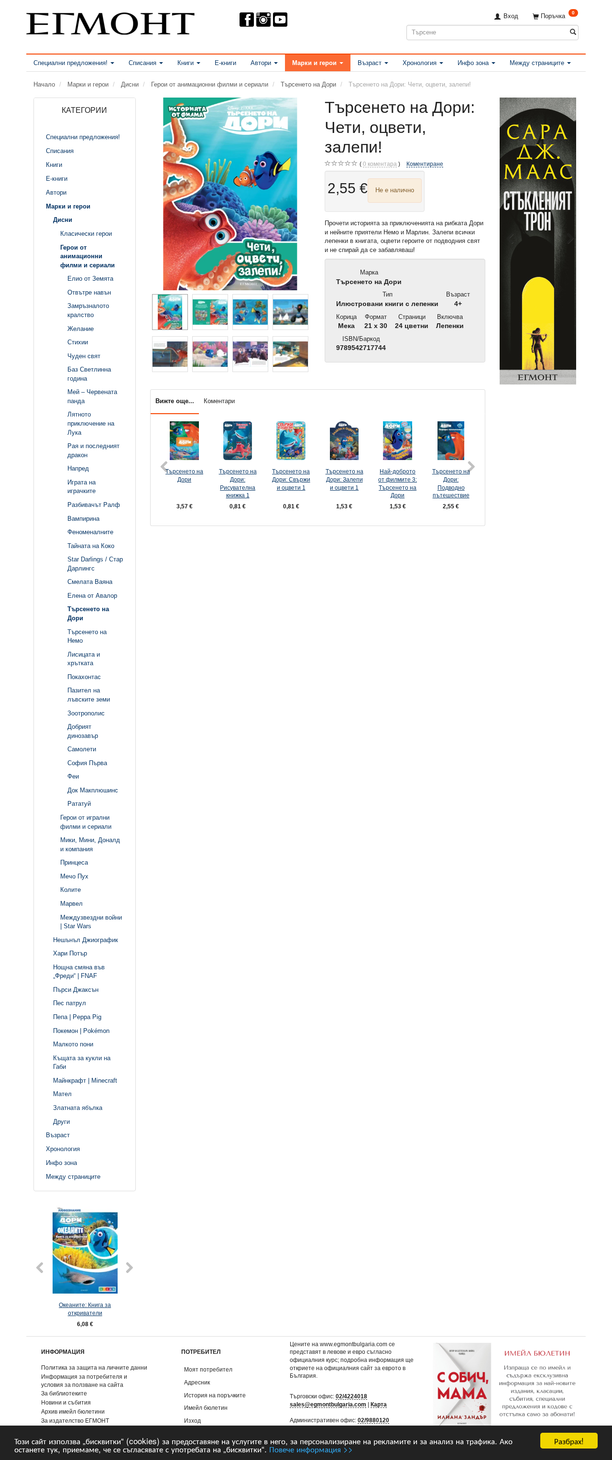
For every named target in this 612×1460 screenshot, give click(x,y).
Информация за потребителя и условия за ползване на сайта (84, 1380)
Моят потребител (208, 1369)
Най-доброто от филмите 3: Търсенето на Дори (397, 483)
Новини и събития (66, 1402)
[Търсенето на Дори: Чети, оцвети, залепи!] (230, 194)
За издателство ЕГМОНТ (75, 1420)
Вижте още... (174, 401)
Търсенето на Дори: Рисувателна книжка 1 (238, 483)
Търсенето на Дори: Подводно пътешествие (451, 483)
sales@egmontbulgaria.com (328, 1404)
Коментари (219, 401)
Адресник (197, 1382)
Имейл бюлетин (206, 1408)
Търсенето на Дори (184, 475)
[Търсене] (573, 32)
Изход (192, 1420)
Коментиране (424, 164)
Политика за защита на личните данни (94, 1367)
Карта (379, 1404)
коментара (380, 164)
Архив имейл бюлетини (73, 1411)
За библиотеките (64, 1393)
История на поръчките (215, 1395)
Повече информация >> (311, 1449)
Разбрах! (569, 1441)
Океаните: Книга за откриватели (85, 1309)
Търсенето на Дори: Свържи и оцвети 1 (291, 479)
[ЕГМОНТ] (110, 22)
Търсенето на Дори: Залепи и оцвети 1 (344, 479)
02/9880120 (373, 1420)
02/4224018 (351, 1396)
